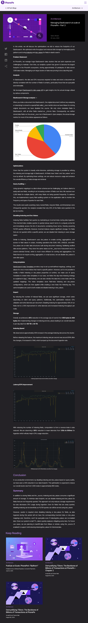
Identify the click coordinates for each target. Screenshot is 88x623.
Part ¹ (25, 279)
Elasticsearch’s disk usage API (33, 90)
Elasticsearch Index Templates (23, 267)
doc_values (39, 52)
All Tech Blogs (11, 8)
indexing (29, 52)
